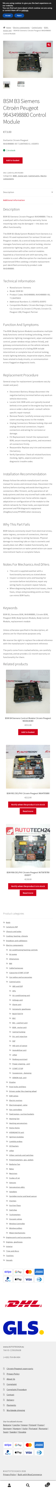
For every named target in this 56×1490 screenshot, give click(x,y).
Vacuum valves (15, 1219)
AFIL (14, 991)
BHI (10, 963)
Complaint (12, 1384)
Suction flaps (15, 1205)
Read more (28, 811)
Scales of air (14, 1178)
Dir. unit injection (19, 1036)
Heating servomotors (18, 1123)
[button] (49, 45)
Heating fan (14, 1118)
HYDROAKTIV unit (16, 1132)
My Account (9, 1485)
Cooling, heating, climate (17, 936)
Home (8, 27)
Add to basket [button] (28, 732)
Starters (12, 1201)
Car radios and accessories (20, 977)
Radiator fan (14, 1164)
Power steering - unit (21, 1064)
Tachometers (15, 1214)
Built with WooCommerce (30, 1474)
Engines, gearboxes (14, 1242)
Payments (11, 1405)
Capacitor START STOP (19, 972)
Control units (37, 27)
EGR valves (13, 1096)
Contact (10, 1394)
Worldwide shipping (16, 1410)
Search (28, 1485)
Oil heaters (14, 1146)
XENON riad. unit (19, 1077)
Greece (24, 1425)
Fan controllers (15, 1109)
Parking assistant (19, 1059)
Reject (19, 15)
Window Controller (17, 1223)
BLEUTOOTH (17, 1013)
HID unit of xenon (19, 1045)
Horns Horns (14, 1128)
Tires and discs (12, 1251)
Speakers (13, 1191)
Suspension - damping (21, 1073)
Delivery (10, 1400)
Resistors (13, 1173)
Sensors (12, 1182)
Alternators (14, 959)
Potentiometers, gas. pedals (21, 1160)
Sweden (13, 1432)
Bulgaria (7, 1425)
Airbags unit (17, 1000)
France (41, 1425)
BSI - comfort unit (20, 1023)
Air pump (13, 954)
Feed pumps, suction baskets (21, 1114)
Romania (43, 1428)
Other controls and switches (21, 1155)
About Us (11, 1379)
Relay (11, 1169)
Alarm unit (16, 1004)
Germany (7, 1428)
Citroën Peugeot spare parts (20, 1368)
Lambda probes (15, 1141)
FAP (13, 1041)
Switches (13, 1210)
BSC (14, 1018)
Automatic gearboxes (21, 1009)
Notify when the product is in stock (28, 804)
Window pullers (15, 1228)
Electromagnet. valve (18, 1105)
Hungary (17, 1428)
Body (8, 922)
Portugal (33, 1428)
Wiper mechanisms (17, 1233)
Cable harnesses (16, 968)
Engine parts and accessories (18, 1237)
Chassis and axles (13, 931)
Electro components (21, 27)
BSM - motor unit (20, 176)
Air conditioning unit (21, 995)
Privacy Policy (13, 1373)
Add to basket (12, 160)
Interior (9, 1246)
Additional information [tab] (14, 200)
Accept (7, 15)
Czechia (16, 1425)
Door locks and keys (17, 1086)
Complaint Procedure (17, 1389)
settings (24, 10)
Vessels (9, 1260)
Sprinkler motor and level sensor (23, 1196)
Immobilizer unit (19, 1050)
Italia (24, 1428)
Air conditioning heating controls (23, 950)
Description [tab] (8, 192)
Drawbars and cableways (16, 940)
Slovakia (22, 1432)
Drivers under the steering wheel (23, 1091)
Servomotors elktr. (17, 1187)
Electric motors (15, 1100)
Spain (5, 1432)
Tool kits (10, 1255)
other (14, 1055)
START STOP (17, 1068)
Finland (32, 1425)
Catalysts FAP (12, 927)
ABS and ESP (17, 986)
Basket (43, 1483)
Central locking (18, 1032)
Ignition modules (16, 1137)
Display (12, 1082)
